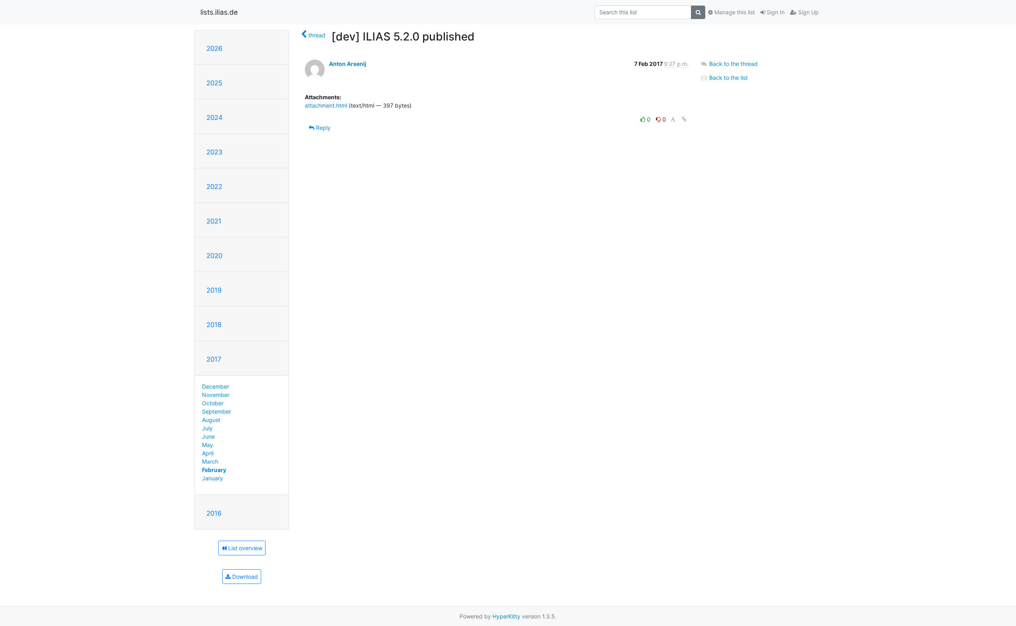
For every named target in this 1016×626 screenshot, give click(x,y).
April (208, 453)
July (207, 428)
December (215, 386)
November (215, 394)
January (212, 478)
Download (244, 576)
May (207, 444)
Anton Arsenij (347, 63)
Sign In (775, 12)
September (216, 411)
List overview (244, 548)
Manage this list (734, 12)
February (214, 469)
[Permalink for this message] (684, 119)
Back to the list (728, 77)
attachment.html (326, 105)
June (208, 436)
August (211, 419)
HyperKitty (506, 616)
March (210, 461)
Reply (322, 127)
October (212, 403)
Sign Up (808, 12)
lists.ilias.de (219, 12)
